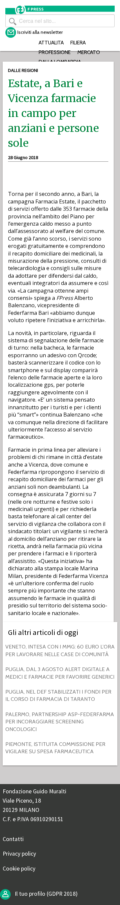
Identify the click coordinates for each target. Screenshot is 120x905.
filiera (78, 42)
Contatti (13, 839)
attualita (51, 42)
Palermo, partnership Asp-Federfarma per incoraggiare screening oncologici (59, 721)
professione (55, 52)
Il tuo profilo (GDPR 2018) (45, 893)
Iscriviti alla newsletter (40, 32)
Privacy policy (19, 853)
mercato (88, 52)
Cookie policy (19, 868)
